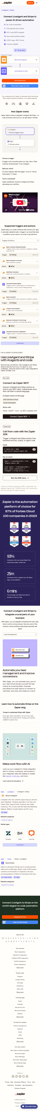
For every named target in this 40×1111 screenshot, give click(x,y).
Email (20, 1032)
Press (29, 1082)
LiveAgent (5, 10)
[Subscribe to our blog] (27, 1076)
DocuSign (20, 983)
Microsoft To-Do (20, 1007)
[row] (11, 130)
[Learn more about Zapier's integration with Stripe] (2, 863)
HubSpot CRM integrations (20, 958)
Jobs (33, 1082)
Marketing (20, 1038)
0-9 (3, 938)
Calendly (20, 1004)
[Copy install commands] (34, 449)
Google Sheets (20, 979)
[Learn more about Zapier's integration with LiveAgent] (2, 796)
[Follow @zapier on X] (20, 1076)
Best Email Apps (20, 1053)
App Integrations (27, 1085)
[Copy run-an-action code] (34, 461)
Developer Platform (20, 1082)
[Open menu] (36, 2)
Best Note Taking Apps (20, 1060)
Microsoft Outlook (20, 1010)
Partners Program (20, 1088)
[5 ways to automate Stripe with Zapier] (20, 716)
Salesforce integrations (20, 955)
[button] (20, 86)
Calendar (20, 1029)
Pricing (7, 1082)
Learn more (7, 877)
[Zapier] (7, 2)
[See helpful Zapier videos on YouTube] (23, 1076)
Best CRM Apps (20, 1056)
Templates (18, 1085)
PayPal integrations (20, 961)
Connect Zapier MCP (18, 416)
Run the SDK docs (18, 478)
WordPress (20, 986)
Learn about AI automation (12, 781)
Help (5, 812)
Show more (20, 967)
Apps (2, 791)
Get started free (20, 80)
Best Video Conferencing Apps (20, 1050)
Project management (20, 1026)
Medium (20, 1013)
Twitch (20, 1001)
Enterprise (10, 1085)
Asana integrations (20, 964)
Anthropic (16, 776)
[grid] (11, 130)
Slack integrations (20, 952)
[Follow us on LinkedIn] (16, 1076)
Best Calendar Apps (20, 1063)
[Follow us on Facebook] (13, 1076)
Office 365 (20, 989)
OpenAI (8, 776)
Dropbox (20, 976)
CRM (20, 1035)
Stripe (12, 10)
